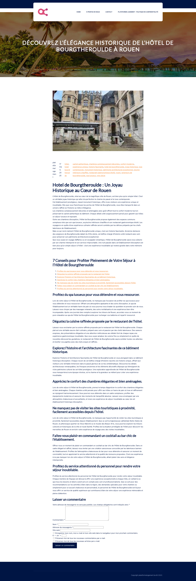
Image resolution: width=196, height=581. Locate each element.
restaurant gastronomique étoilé (102, 173)
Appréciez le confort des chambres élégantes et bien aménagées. (83, 280)
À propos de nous (93, 12)
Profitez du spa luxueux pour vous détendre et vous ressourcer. (82, 271)
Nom (55, 524)
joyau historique (131, 167)
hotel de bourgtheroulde (114, 167)
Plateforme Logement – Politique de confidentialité (138, 12)
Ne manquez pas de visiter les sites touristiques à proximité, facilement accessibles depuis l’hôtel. (96, 283)
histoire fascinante (96, 167)
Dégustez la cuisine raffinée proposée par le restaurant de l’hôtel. (83, 274)
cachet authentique (80, 164)
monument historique (93, 170)
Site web (56, 530)
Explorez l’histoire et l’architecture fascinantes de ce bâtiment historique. (86, 277)
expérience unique (80, 167)
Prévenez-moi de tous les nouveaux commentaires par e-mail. (80, 538)
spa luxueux (91, 175)
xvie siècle (101, 175)
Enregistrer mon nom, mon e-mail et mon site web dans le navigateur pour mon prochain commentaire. (96, 533)
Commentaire (59, 520)
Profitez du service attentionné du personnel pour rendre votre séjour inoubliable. (90, 288)
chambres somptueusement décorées (104, 164)
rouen (118, 173)
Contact (108, 12)
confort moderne (127, 164)
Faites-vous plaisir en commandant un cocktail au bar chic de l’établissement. (88, 286)
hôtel (67, 164)
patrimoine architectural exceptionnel (118, 170)
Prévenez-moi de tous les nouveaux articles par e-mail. (77, 541)
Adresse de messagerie (63, 527)
